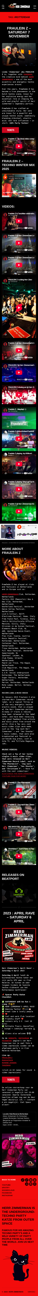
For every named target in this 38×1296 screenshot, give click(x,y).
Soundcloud (8, 1190)
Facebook (7, 1041)
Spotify (5, 1188)
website (12, 1038)
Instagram (24, 1038)
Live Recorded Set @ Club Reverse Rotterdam (22, 542)
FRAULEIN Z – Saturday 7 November (19, 32)
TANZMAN (6, 1065)
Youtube (6, 1185)
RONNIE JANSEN (9, 1063)
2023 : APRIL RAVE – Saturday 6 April (19, 917)
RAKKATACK (7, 1060)
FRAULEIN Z (7, 1058)
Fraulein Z (5, 542)
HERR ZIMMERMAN (16, 1292)
